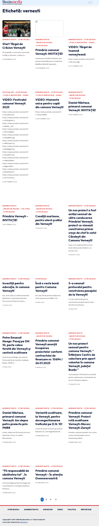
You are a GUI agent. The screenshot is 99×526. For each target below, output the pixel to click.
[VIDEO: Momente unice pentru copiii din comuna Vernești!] (49, 81)
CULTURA (25, 209)
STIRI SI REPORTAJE (78, 42)
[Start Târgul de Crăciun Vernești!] (16, 28)
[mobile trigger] (94, 2)
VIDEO (92, 42)
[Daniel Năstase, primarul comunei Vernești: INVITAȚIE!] (82, 81)
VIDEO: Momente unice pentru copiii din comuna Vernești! (49, 103)
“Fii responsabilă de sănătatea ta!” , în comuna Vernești (15, 474)
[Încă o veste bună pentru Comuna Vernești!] (49, 268)
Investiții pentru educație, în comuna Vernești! (15, 286)
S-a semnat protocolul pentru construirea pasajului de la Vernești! (82, 288)
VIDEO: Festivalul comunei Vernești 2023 (14, 103)
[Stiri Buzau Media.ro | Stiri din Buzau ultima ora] (12, 2)
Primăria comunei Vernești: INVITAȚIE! (49, 51)
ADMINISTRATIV (9, 39)
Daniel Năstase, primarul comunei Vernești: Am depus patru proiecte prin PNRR (15, 420)
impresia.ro (24, 522)
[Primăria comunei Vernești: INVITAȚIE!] (49, 28)
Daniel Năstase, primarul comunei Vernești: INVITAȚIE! (82, 106)
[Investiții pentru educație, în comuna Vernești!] (16, 268)
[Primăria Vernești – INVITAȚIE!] (16, 194)
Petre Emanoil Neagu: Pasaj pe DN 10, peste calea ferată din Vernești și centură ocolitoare (16, 345)
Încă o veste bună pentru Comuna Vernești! (47, 286)
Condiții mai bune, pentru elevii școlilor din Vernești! (48, 219)
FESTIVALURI (8, 92)
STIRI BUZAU (24, 39)
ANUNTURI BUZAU (44, 42)
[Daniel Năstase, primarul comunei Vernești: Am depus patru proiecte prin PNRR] (16, 397)
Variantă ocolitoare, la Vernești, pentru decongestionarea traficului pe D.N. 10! (48, 418)
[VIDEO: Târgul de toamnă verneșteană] (82, 28)
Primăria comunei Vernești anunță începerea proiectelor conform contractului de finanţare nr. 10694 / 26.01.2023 (49, 352)
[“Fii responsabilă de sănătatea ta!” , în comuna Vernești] (16, 455)
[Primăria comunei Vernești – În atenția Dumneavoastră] (49, 455)
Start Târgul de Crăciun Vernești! (13, 45)
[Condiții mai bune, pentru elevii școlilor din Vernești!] (49, 194)
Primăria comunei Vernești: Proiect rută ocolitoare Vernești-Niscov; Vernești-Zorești (80, 420)
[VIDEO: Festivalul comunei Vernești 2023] (16, 81)
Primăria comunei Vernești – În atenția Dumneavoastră (49, 474)
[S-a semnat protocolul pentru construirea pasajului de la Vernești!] (82, 268)
